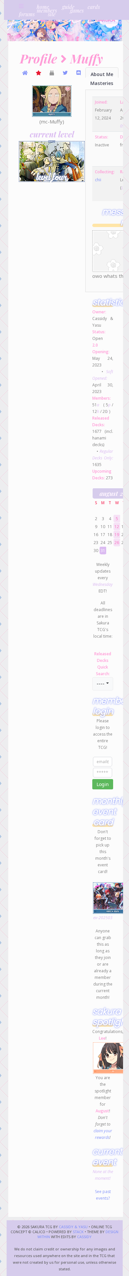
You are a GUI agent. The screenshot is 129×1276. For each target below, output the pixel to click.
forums (27, 14)
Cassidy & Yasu (73, 1226)
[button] (102, 683)
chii (98, 180)
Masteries (101, 83)
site (52, 14)
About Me (102, 74)
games (77, 10)
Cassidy (84, 1236)
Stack (79, 1231)
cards (94, 6)
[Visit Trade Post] (25, 72)
